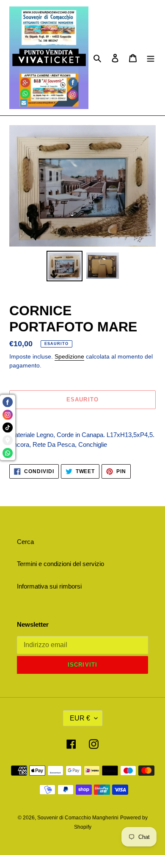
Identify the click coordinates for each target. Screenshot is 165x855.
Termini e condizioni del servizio (60, 563)
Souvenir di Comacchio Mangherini (77, 818)
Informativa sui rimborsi (49, 586)
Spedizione (69, 356)
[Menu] (151, 58)
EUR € (80, 718)
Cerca (25, 541)
